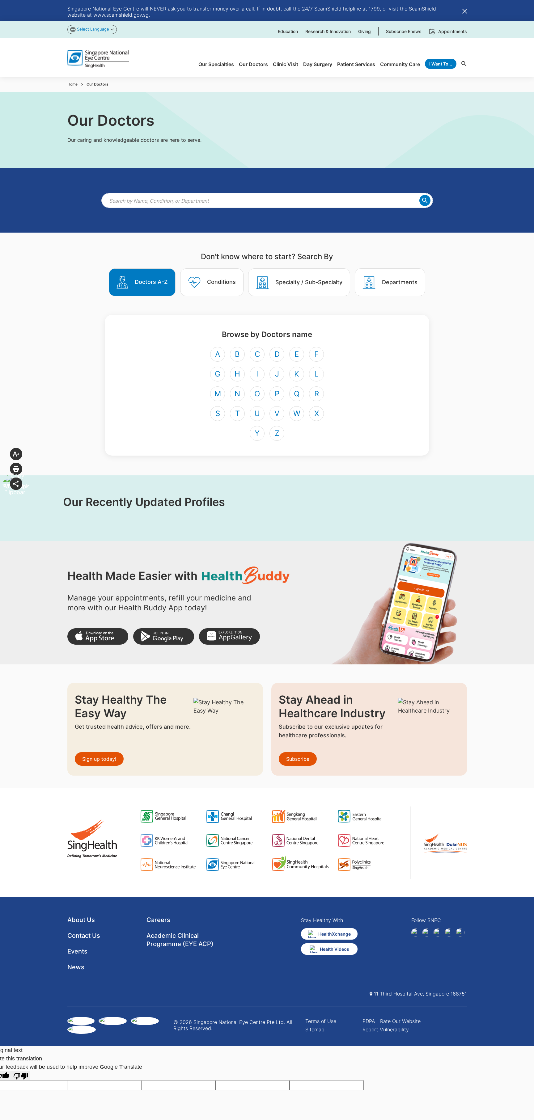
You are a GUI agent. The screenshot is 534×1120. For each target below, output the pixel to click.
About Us (81, 920)
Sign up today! (99, 759)
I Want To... (440, 63)
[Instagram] (438, 932)
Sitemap (314, 1029)
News (75, 967)
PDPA (368, 1021)
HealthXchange (334, 934)
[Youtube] (460, 932)
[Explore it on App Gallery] (229, 636)
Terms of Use (320, 1021)
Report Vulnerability (385, 1029)
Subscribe (297, 759)
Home (72, 84)
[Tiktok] (449, 932)
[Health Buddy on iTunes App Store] (97, 636)
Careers (158, 920)
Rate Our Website (400, 1021)
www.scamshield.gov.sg (121, 15)
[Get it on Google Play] (163, 636)
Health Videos (334, 949)
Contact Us (83, 935)
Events (77, 951)
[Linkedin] (426, 932)
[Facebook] (415, 932)
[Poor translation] (20, 1075)
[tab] (142, 282)
